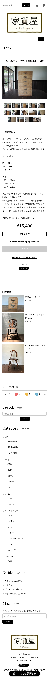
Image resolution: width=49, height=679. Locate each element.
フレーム (12, 481)
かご (10, 487)
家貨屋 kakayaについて (15, 581)
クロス (11, 504)
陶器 (10, 470)
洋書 (10, 561)
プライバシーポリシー (14, 589)
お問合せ (8, 585)
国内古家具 (13, 441)
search (26, 5)
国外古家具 (13, 447)
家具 (7, 437)
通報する (24, 264)
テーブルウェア (11, 511)
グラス (11, 521)
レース (11, 498)
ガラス (11, 476)
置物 (10, 464)
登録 (8, 621)
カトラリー (13, 550)
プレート (12, 533)
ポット (11, 527)
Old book (9, 557)
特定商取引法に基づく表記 (16, 594)
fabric (7, 494)
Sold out (24, 249)
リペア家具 (13, 453)
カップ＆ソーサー (16, 538)
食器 (10, 515)
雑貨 (7, 460)
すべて (7, 394)
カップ (11, 544)
